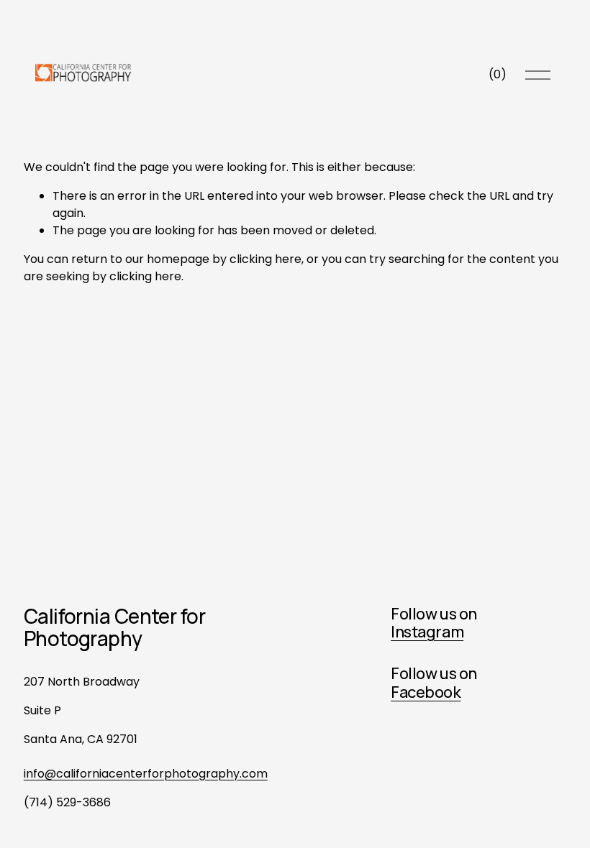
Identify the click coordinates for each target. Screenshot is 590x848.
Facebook (426, 692)
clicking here (265, 259)
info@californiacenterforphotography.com (146, 773)
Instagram (427, 632)
